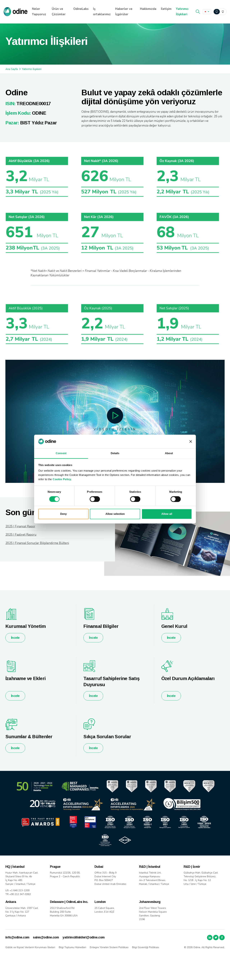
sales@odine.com (46, 937)
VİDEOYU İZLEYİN (115, 429)
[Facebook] (222, 937)
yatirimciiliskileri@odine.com (84, 937)
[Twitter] (215, 937)
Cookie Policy (62, 479)
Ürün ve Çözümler (59, 11)
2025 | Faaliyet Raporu (20, 535)
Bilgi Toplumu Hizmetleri (72, 947)
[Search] (198, 11)
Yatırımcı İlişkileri (182, 11)
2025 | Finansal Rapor (20, 526)
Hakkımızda (148, 9)
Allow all (166, 514)
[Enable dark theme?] (219, 11)
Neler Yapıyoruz (39, 11)
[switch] (95, 499)
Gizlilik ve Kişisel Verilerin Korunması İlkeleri (30, 947)
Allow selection (115, 514)
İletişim (166, 9)
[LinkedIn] (209, 937)
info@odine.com (17, 937)
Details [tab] (115, 453)
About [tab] (169, 453)
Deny (63, 514)
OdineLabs (81, 9)
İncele (15, 638)
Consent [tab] (61, 453)
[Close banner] (190, 441)
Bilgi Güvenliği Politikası (145, 947)
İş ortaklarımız (102, 11)
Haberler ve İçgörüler (123, 11)
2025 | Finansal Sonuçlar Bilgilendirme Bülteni (37, 543)
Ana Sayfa (11, 69)
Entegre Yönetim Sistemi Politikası (109, 947)
